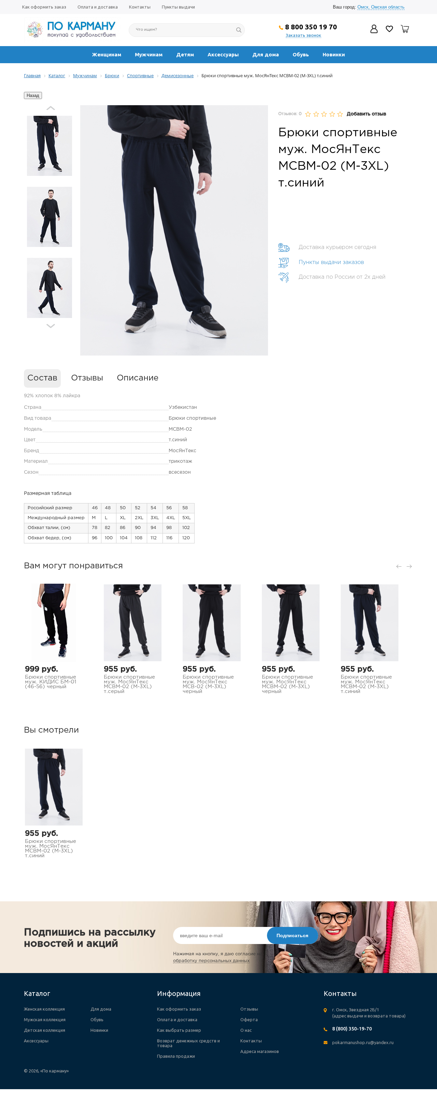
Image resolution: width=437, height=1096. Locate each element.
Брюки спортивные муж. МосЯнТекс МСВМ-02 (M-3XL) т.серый (129, 684)
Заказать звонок (303, 35)
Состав (42, 378)
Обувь (301, 54)
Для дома (265, 54)
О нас (246, 1030)
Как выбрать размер (179, 1030)
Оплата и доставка (97, 6)
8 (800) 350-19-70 (352, 1028)
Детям (185, 54)
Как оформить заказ (44, 6)
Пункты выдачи (178, 6)
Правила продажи (176, 1056)
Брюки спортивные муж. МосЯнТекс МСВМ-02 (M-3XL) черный (287, 684)
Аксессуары (223, 54)
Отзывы (87, 378)
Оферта (249, 1019)
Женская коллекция (44, 1009)
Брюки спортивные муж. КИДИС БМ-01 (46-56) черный (50, 682)
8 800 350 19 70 (311, 27)
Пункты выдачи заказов (331, 262)
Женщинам (106, 54)
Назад (33, 95)
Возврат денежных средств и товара (188, 1043)
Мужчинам (149, 54)
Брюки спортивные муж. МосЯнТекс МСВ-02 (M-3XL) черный (208, 684)
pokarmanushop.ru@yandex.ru (363, 1042)
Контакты (140, 6)
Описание (137, 378)
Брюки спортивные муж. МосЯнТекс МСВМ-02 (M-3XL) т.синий (366, 684)
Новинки (334, 54)
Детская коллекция (44, 1030)
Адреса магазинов (259, 1051)
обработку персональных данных (211, 961)
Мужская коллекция (45, 1019)
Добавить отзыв (366, 114)
